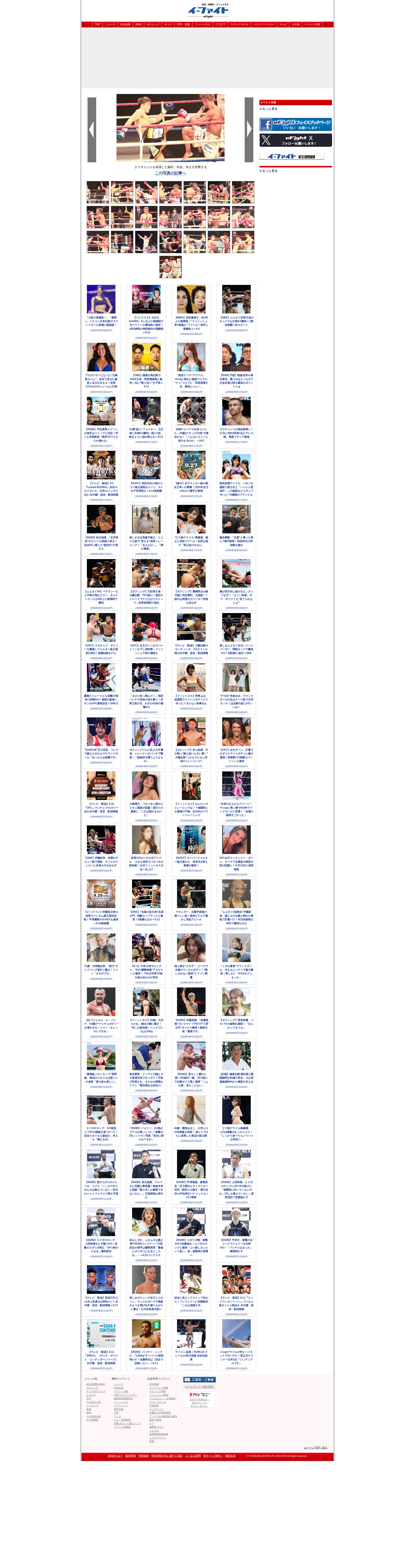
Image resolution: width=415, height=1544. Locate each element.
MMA (139, 24)
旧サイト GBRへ (213, 1455)
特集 (151, 1441)
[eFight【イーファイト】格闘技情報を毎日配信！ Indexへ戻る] (207, 10)
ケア (151, 1423)
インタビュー (156, 1409)
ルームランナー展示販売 (199, 1386)
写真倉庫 (154, 1405)
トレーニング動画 (158, 1395)
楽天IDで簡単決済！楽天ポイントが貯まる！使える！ (199, 1402)
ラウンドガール (239, 24)
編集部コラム (156, 1427)
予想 (116, 1412)
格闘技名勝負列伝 (123, 1398)
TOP (97, 24)
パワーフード (121, 1405)
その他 (296, 24)
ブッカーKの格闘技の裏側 (163, 1416)
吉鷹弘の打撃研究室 (160, 1412)
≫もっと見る (268, 108)
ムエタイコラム (157, 1437)
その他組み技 (93, 1416)
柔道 (88, 1409)
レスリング (92, 1405)
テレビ (283, 24)
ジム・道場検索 (122, 1419)
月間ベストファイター (126, 1395)
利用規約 (144, 1455)
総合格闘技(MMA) (95, 1384)
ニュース (110, 24)
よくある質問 (193, 1455)
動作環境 (131, 1455)
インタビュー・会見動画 (162, 1398)
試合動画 (154, 1384)
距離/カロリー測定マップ (127, 1423)
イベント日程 (312, 24)
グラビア (220, 24)
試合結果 (125, 24)
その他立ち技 (93, 1402)
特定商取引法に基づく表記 (167, 1455)
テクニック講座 (157, 1391)
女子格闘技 (92, 1419)
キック (168, 24)
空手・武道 (183, 24)
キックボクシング (95, 1391)
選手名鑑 (118, 1409)
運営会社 (230, 1455)
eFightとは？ (115, 1455)
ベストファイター (264, 24)
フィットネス (202, 24)
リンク (117, 1416)
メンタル (154, 1430)
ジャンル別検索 (122, 1427)
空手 (88, 1398)
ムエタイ (91, 1395)
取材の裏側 (155, 1419)
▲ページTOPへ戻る (315, 1447)
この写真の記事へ (170, 173)
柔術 (88, 1412)
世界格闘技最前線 (158, 1434)
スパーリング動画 (158, 1388)
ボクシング (153, 24)
